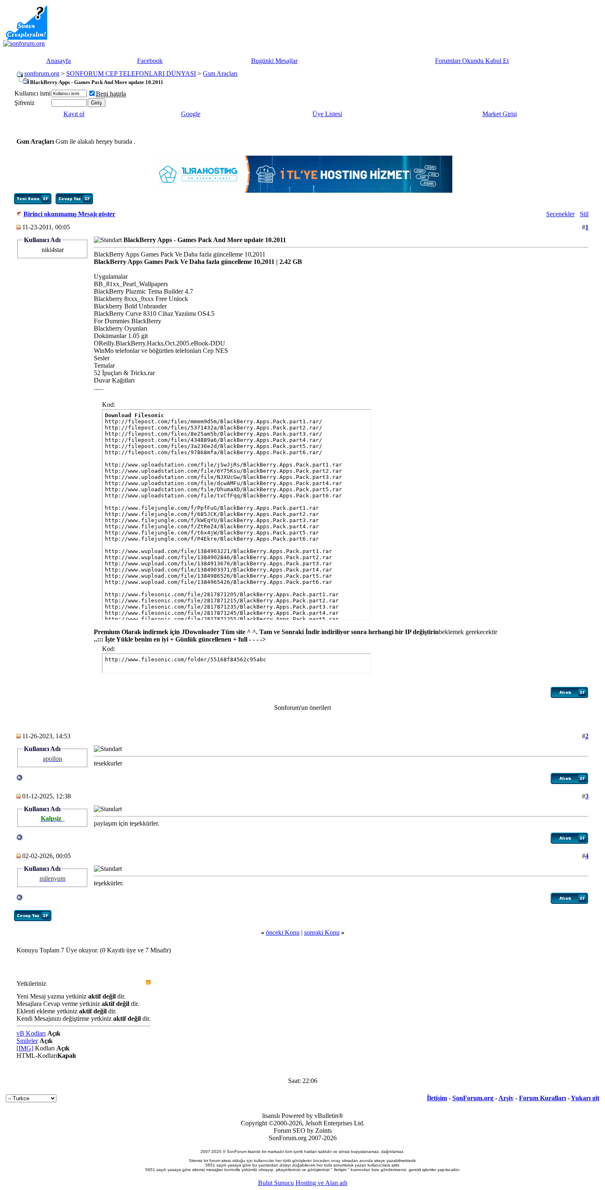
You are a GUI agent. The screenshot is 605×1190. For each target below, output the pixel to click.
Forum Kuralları (542, 1097)
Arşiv (506, 1097)
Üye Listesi (327, 113)
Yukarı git (585, 1097)
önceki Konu (283, 932)
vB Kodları (31, 1033)
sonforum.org (41, 73)
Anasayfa (58, 60)
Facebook (150, 60)
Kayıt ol (73, 113)
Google (190, 113)
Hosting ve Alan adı (321, 1182)
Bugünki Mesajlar (274, 60)
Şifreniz (24, 102)
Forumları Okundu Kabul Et (472, 60)
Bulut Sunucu (276, 1182)
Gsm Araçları (220, 73)
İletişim (437, 1097)
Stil (584, 213)
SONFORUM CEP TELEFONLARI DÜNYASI (131, 73)
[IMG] (24, 1048)
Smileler (27, 1040)
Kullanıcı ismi (32, 93)
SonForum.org (472, 1097)
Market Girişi (499, 113)
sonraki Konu (322, 932)
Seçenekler (560, 213)
